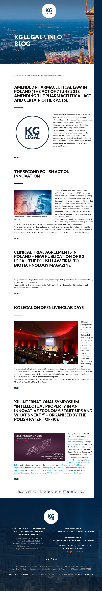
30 (60, 492)
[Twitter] (49, 559)
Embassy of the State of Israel (39, 470)
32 (68, 492)
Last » (83, 492)
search (59, 24)
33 (72, 492)
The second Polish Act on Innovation (42, 173)
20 (49, 492)
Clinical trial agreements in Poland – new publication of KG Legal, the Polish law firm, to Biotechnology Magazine (49, 259)
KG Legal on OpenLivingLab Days (49, 307)
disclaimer (23, 574)
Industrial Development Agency (40, 468)
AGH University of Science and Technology (63, 473)
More (16, 158)
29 (56, 492)
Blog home (18, 76)
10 (45, 492)
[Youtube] (53, 559)
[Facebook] (51, 559)
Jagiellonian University (36, 473)
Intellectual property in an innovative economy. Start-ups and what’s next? (79, 441)
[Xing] (56, 559)
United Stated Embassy (61, 470)
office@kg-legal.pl (73, 551)
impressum (13, 574)
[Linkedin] (46, 559)
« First (34, 492)
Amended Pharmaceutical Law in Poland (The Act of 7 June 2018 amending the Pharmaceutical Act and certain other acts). (52, 94)
